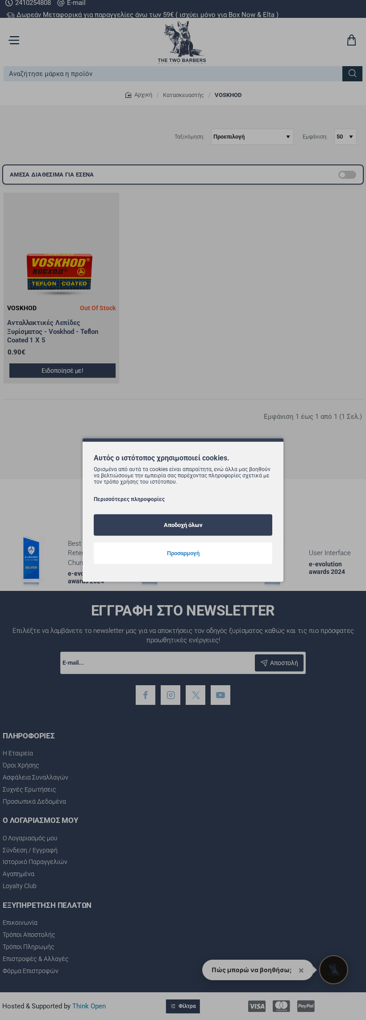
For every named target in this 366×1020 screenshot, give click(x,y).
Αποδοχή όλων (183, 524)
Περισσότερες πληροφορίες (129, 499)
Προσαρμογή (183, 552)
